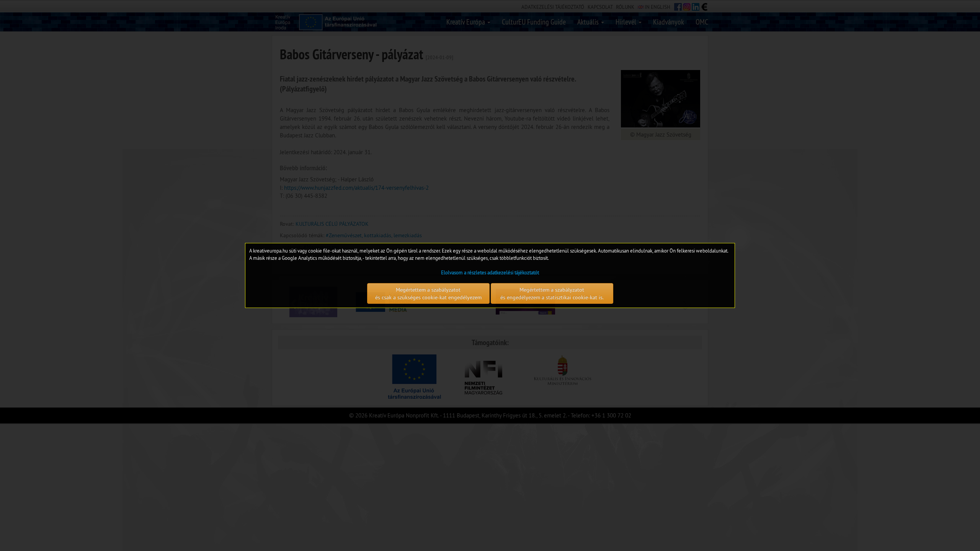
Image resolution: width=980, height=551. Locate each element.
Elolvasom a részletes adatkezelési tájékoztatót (490, 272)
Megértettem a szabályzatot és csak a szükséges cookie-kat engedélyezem (428, 293)
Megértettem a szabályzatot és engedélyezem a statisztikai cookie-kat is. (552, 293)
